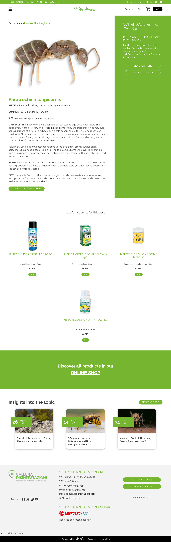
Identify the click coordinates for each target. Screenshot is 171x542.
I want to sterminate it (26, 188)
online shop (85, 372)
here (89, 519)
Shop (140, 9)
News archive (150, 402)
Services (130, 9)
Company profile (141, 479)
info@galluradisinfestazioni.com (77, 493)
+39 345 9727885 (77, 489)
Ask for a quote (143, 72)
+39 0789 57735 (75, 485)
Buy (32, 275)
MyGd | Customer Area (133, 2)
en (156, 9)
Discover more (143, 65)
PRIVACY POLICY (142, 497)
